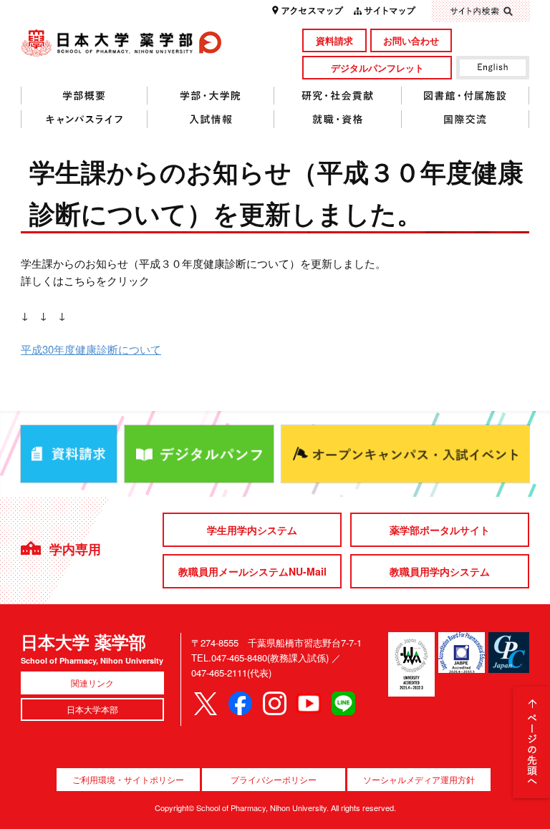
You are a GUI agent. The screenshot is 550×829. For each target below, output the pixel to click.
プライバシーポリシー (274, 779)
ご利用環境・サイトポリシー (128, 779)
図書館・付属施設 (465, 96)
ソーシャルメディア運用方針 (419, 779)
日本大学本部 (92, 709)
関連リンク (92, 683)
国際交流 (465, 120)
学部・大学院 (211, 96)
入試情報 (211, 120)
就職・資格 (338, 120)
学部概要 (84, 96)
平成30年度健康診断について (91, 349)
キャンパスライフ (84, 120)
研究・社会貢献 (338, 96)
